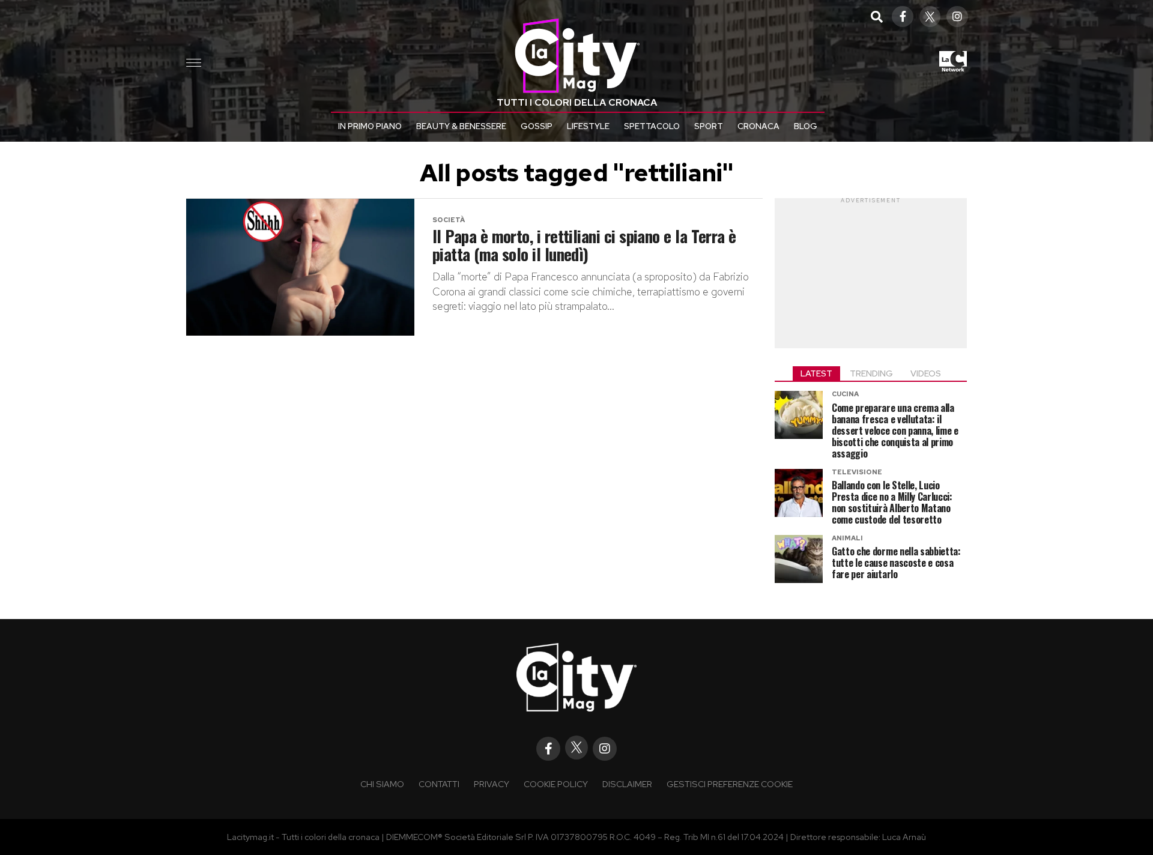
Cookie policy (556, 784)
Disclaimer (627, 784)
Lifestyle (588, 126)
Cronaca (758, 126)
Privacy (491, 784)
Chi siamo (382, 784)
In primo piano (370, 126)
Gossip (536, 126)
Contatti (439, 784)
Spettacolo (652, 126)
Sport (708, 126)
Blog (805, 126)
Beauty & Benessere (461, 126)
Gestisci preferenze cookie (730, 784)
